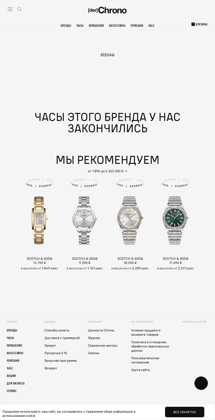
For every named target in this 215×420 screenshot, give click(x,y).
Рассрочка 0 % (56, 353)
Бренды (66, 25)
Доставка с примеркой (62, 338)
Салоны (93, 353)
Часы (80, 25)
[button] (204, 220)
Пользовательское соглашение (145, 360)
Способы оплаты (57, 330)
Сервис (12, 391)
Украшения (96, 25)
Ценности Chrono (101, 330)
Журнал (94, 338)
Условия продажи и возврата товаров (145, 332)
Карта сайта (140, 370)
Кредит (50, 345)
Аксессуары (117, 25)
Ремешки (137, 25)
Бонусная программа (61, 360)
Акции (11, 376)
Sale (151, 25)
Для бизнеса (16, 383)
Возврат (51, 368)
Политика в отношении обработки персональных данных (150, 346)
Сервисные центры (102, 345)
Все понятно (184, 412)
